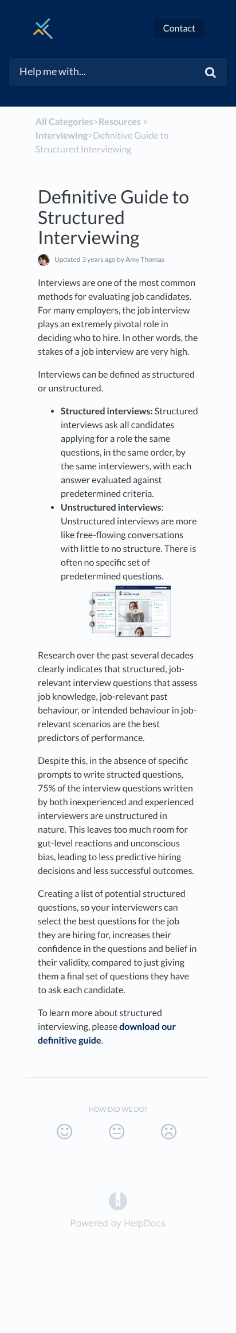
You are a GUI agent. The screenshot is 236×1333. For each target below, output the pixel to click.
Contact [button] (179, 28)
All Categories (64, 121)
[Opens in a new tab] (118, 1200)
